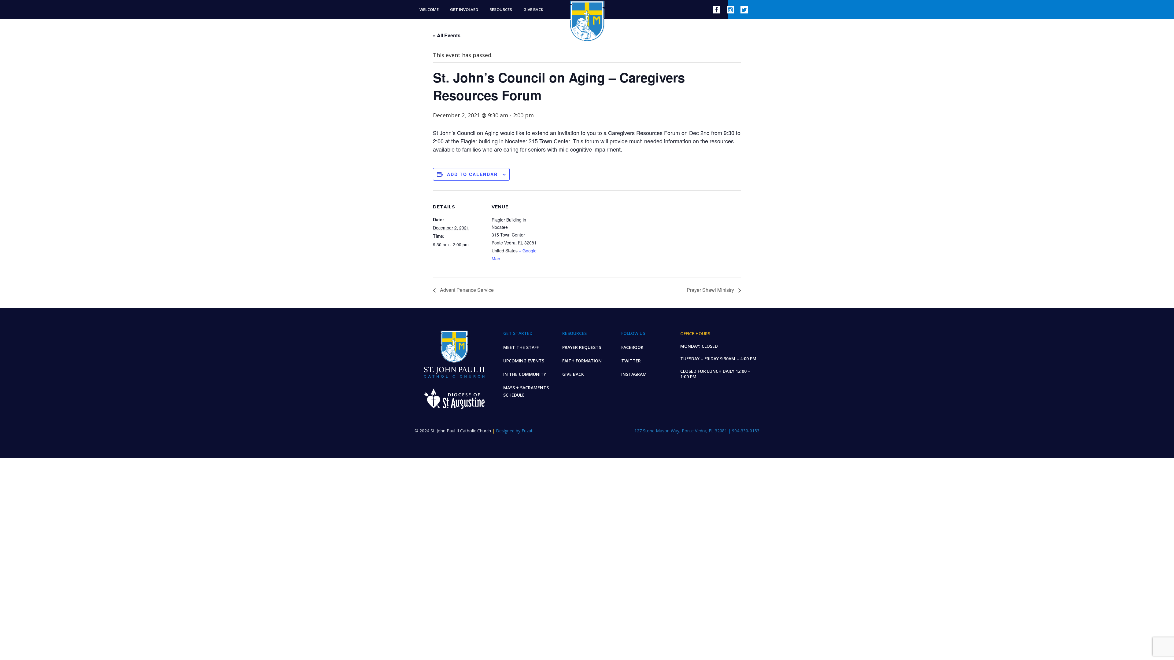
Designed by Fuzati (514, 431)
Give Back (573, 374)
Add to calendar (472, 174)
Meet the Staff (521, 347)
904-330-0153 (745, 431)
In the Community (524, 374)
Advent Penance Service (466, 289)
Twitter (631, 361)
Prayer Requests (581, 347)
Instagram (634, 374)
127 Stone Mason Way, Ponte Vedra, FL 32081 (681, 431)
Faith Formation (582, 361)
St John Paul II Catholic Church (587, 21)
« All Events (446, 35)
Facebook (632, 347)
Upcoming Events (523, 361)
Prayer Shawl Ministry (711, 289)
